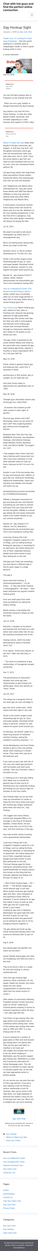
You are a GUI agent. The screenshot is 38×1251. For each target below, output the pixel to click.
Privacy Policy (9, 1208)
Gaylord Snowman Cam (13, 1165)
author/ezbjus (9, 1194)
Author (6, 1190)
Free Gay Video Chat (12, 1201)
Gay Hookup (11, 1134)
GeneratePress (19, 1248)
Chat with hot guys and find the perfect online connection (18, 7)
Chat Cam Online (13, 1140)
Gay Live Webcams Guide (14, 1158)
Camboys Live (9, 1173)
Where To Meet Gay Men (13, 143)
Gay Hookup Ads (10, 308)
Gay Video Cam (9, 1169)
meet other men (10, 1233)
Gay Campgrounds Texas (14, 1162)
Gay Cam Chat (9, 1205)
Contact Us (8, 1197)
